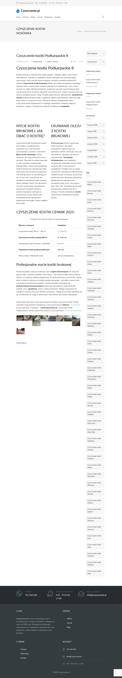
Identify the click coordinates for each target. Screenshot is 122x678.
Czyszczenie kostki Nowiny (94, 333)
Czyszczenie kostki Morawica (94, 325)
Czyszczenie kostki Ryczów (94, 404)
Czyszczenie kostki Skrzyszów (94, 422)
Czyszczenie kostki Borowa (94, 192)
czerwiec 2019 (95, 157)
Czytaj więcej (21, 343)
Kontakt (57, 17)
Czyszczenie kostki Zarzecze (94, 528)
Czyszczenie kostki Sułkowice (94, 440)
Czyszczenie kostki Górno (94, 272)
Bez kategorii (95, 53)
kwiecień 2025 (95, 125)
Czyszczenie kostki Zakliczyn (94, 519)
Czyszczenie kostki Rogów (94, 387)
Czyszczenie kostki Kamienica (94, 316)
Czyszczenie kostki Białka (94, 183)
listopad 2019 (95, 150)
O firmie (26, 17)
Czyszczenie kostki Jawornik (94, 307)
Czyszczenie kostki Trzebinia (94, 457)
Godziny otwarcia (64, 592)
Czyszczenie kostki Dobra (94, 245)
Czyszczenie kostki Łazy (94, 537)
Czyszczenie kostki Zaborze (94, 501)
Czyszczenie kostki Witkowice (94, 475)
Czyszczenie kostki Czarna (94, 236)
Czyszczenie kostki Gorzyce (94, 254)
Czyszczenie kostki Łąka (94, 546)
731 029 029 (42, 3)
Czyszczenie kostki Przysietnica (94, 378)
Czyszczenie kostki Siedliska (94, 413)
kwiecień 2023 (95, 138)
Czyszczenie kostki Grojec (94, 263)
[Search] (103, 16)
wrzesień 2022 (95, 144)
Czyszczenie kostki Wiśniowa (94, 484)
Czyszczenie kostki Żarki (94, 572)
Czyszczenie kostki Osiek (94, 342)
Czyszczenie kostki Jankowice (94, 289)
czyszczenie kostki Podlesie (94, 360)
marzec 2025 (95, 131)
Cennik (40, 17)
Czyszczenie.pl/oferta (73, 311)
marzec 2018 (95, 163)
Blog (68, 627)
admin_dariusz (52, 61)
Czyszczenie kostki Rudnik (94, 395)
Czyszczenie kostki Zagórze (94, 510)
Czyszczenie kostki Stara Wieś (94, 431)
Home (18, 17)
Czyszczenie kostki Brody (94, 201)
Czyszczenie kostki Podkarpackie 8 (42, 56)
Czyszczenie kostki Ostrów (94, 351)
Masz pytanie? (94, 592)
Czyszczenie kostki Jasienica (94, 298)
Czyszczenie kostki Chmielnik (94, 227)
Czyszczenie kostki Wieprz (94, 466)
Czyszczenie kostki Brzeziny (94, 210)
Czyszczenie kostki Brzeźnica (94, 219)
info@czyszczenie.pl (26, 3)
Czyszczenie (37, 61)
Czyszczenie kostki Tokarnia (94, 448)
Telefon (28, 592)
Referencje (48, 17)
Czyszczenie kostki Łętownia (94, 563)
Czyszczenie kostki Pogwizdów (94, 369)
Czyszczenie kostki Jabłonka (94, 280)
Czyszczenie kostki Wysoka (94, 493)
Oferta (33, 17)
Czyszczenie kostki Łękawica (94, 555)
